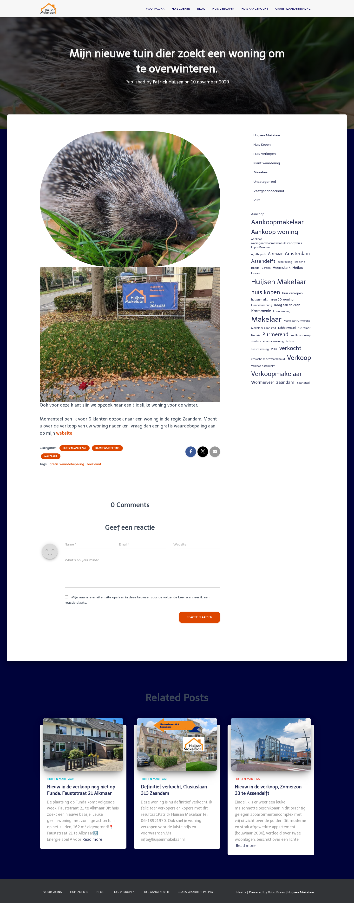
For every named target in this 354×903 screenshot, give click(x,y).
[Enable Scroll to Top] (344, 893)
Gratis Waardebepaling (293, 8)
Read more (92, 839)
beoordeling (285, 261)
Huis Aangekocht (255, 8)
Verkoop (299, 358)
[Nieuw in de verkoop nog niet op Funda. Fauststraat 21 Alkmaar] (83, 744)
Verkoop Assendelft (263, 366)
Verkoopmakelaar (276, 374)
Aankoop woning (274, 232)
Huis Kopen (262, 145)
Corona (266, 268)
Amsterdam (297, 253)
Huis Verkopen (223, 8)
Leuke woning (281, 311)
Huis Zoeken (181, 8)
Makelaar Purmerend (297, 320)
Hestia (241, 892)
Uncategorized (265, 182)
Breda (255, 268)
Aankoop (257, 214)
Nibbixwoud (287, 328)
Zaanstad (303, 382)
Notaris (255, 335)
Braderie (300, 261)
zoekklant (93, 464)
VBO (257, 200)
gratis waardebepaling (67, 464)
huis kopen (265, 292)
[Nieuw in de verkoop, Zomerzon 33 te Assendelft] (271, 744)
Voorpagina (155, 8)
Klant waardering (107, 448)
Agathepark (258, 254)
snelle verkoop (301, 335)
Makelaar (50, 456)
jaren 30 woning (282, 299)
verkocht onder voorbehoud (268, 359)
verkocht (290, 348)
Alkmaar (275, 253)
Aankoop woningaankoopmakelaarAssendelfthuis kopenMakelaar (276, 243)
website (64, 433)
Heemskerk (281, 267)
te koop (290, 341)
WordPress (276, 892)
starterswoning (273, 341)
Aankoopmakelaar (277, 222)
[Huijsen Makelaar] (48, 9)
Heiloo (298, 267)
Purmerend (275, 334)
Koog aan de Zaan (287, 305)
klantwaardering (261, 305)
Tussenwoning (260, 349)
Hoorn (255, 273)
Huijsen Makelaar (74, 448)
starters (256, 341)
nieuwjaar (304, 328)
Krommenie (261, 311)
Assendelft (263, 261)
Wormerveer (262, 382)
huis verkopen (292, 293)
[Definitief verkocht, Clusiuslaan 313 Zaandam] (177, 744)
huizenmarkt (259, 299)
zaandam (285, 382)
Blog (201, 8)
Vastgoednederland (269, 191)
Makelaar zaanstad (263, 328)
